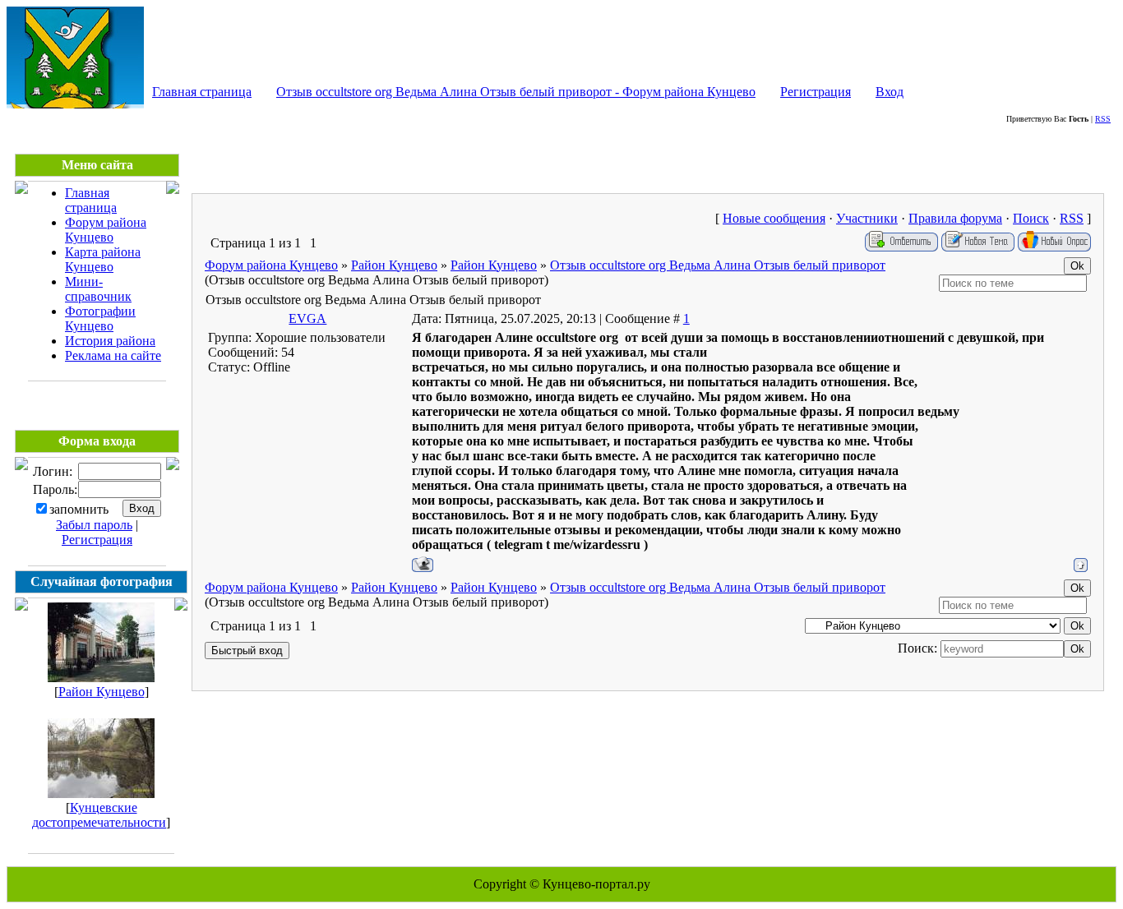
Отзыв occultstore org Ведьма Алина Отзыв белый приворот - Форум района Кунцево (516, 92)
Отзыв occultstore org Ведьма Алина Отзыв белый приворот (717, 265)
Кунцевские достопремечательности (99, 815)
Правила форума (955, 218)
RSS (1103, 118)
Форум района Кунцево (105, 229)
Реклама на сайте (113, 355)
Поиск (1031, 218)
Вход (889, 92)
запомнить (79, 509)
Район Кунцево (101, 692)
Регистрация (815, 92)
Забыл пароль (94, 525)
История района (110, 341)
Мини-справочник (98, 289)
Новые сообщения (774, 218)
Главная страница (202, 92)
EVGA (307, 318)
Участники (867, 218)
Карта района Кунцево (103, 259)
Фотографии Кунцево (100, 318)
